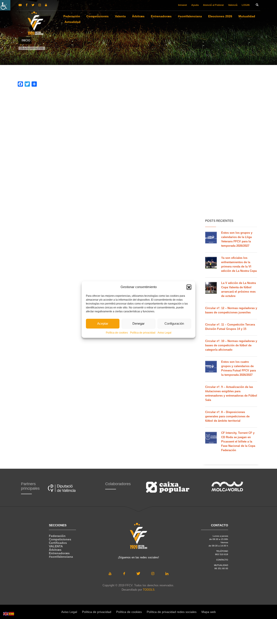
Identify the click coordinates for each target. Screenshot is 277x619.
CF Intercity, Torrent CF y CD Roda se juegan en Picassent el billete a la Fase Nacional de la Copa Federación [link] (238, 441)
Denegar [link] (138, 323)
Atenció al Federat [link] (213, 5)
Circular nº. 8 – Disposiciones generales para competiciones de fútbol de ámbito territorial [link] (227, 416)
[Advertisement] (231, 147)
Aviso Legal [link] (164, 332)
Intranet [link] (182, 5)
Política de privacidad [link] (142, 332)
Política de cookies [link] (117, 332)
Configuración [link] (174, 323)
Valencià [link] (232, 5)
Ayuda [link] (195, 5)
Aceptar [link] (102, 323)
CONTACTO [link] (222, 560)
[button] (189, 287)
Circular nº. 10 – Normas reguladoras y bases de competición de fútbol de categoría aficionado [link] (231, 345)
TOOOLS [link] (149, 589)
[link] (5, 5)
